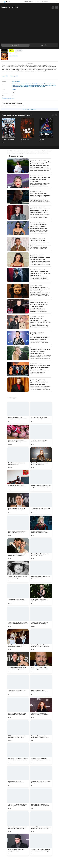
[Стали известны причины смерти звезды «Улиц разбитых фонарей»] (18, 617)
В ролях (3, 83)
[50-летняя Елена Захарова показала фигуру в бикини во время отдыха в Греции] (41, 708)
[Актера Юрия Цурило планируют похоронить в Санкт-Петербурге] (41, 845)
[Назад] (53, 115)
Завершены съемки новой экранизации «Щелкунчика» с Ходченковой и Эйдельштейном (40, 273)
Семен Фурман (36, 83)
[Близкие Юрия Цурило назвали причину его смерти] (41, 549)
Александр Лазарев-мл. (34, 85)
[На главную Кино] (8, 1)
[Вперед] (56, 115)
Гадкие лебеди (25, 139)
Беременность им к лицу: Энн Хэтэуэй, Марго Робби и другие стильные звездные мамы (40, 164)
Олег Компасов (16, 81)
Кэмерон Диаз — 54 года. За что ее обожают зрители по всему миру (40, 179)
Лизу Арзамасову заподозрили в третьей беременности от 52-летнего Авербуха (40, 320)
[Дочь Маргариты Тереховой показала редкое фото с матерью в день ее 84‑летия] (41, 412)
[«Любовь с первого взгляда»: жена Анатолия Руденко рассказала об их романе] (41, 435)
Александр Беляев (40, 86)
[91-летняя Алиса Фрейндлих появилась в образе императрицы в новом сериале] (41, 640)
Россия (14, 89)
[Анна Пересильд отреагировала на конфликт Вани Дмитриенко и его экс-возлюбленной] (18, 662)
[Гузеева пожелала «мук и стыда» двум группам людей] (41, 571)
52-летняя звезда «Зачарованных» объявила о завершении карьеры (40, 257)
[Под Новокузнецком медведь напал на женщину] (18, 458)
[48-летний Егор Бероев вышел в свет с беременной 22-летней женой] (18, 799)
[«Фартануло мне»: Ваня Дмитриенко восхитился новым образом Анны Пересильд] (41, 685)
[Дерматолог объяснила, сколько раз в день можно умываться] (18, 526)
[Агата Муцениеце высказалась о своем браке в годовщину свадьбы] (18, 549)
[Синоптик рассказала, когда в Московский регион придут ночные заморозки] (41, 617)
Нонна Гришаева (23, 85)
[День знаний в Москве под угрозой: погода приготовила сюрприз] (41, 594)
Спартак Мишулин (46, 85)
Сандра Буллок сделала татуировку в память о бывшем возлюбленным (38, 226)
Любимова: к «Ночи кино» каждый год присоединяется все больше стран (40, 289)
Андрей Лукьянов (29, 86)
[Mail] (5, 1)
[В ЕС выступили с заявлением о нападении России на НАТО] (18, 731)
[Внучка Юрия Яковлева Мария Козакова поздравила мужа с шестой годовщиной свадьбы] (18, 503)
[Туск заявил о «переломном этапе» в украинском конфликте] (18, 594)
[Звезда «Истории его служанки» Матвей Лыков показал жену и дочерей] (18, 822)
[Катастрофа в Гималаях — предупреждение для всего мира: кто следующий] (18, 412)
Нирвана (42, 139)
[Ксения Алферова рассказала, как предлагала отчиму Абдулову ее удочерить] (41, 480)
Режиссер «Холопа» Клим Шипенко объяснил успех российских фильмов (39, 382)
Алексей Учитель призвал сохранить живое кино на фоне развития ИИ (39, 304)
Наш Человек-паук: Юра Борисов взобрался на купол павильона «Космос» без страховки (40, 195)
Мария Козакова (20, 86)
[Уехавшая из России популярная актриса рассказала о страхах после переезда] (41, 503)
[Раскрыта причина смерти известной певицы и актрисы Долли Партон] (41, 526)
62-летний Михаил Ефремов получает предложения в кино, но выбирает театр (40, 210)
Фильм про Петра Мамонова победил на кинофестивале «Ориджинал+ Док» (40, 367)
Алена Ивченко (45, 83)
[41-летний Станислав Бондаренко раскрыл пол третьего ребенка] (41, 822)
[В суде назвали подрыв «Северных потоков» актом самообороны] (18, 776)
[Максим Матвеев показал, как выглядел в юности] (18, 845)
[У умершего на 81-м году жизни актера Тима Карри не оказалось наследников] (18, 685)
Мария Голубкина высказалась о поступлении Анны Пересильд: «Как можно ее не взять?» (40, 336)
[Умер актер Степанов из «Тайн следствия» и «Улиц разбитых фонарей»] (18, 708)
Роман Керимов (16, 83)
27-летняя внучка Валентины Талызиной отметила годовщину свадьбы (40, 351)
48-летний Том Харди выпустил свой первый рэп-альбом (40, 242)
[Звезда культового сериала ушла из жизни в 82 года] (18, 571)
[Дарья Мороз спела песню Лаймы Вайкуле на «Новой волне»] (41, 776)
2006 (10, 53)
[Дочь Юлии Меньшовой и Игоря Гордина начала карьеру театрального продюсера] (18, 640)
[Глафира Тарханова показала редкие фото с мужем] (41, 458)
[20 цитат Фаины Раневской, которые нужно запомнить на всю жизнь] (41, 753)
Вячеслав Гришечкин (26, 83)
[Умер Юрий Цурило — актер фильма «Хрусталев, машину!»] (41, 662)
